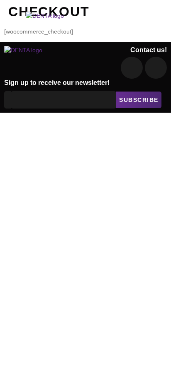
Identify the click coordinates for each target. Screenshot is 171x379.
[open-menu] (158, 19)
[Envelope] (132, 68)
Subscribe (139, 100)
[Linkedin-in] (156, 68)
